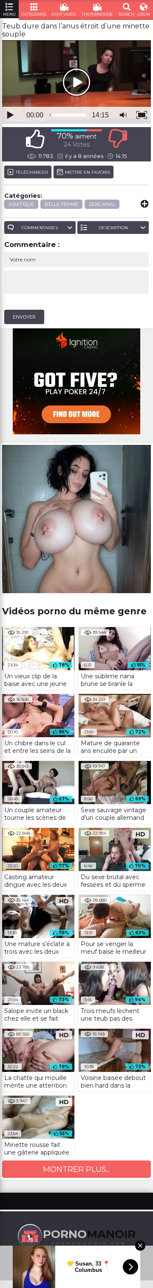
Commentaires (40, 227)
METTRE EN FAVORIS (87, 172)
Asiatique (21, 204)
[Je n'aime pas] (117, 138)
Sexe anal (102, 204)
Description (113, 227)
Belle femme (61, 204)
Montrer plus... (76, 1169)
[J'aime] (35, 138)
